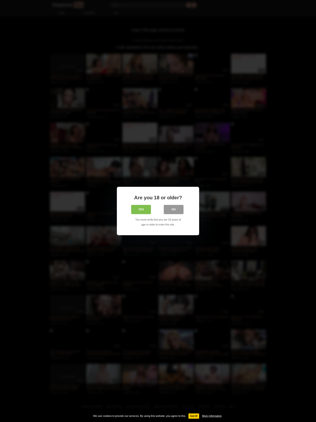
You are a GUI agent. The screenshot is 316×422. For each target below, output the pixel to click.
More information (212, 416)
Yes (141, 209)
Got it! (194, 416)
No (174, 209)
